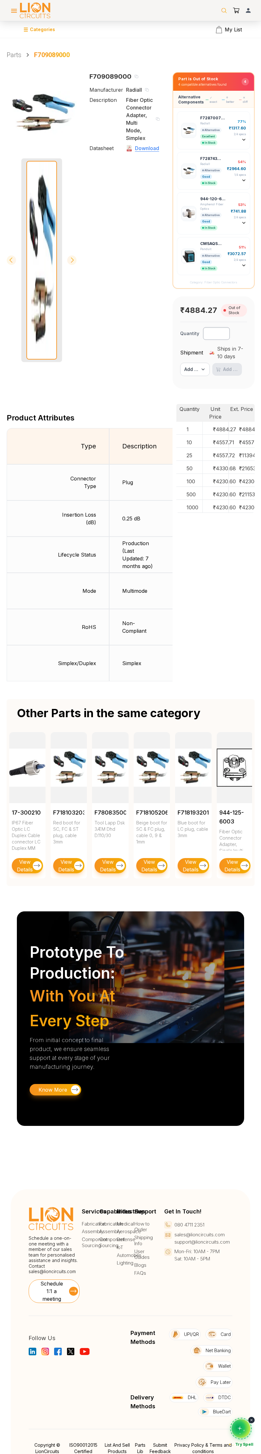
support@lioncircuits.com (202, 1242)
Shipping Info (143, 1240)
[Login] (248, 10)
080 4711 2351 (189, 1225)
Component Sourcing (94, 1242)
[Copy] (136, 76)
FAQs (140, 1273)
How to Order (142, 1227)
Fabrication (93, 1224)
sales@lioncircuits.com (52, 1271)
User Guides (142, 1254)
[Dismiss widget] (251, 1420)
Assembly (92, 1231)
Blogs (140, 1265)
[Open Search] (224, 10)
